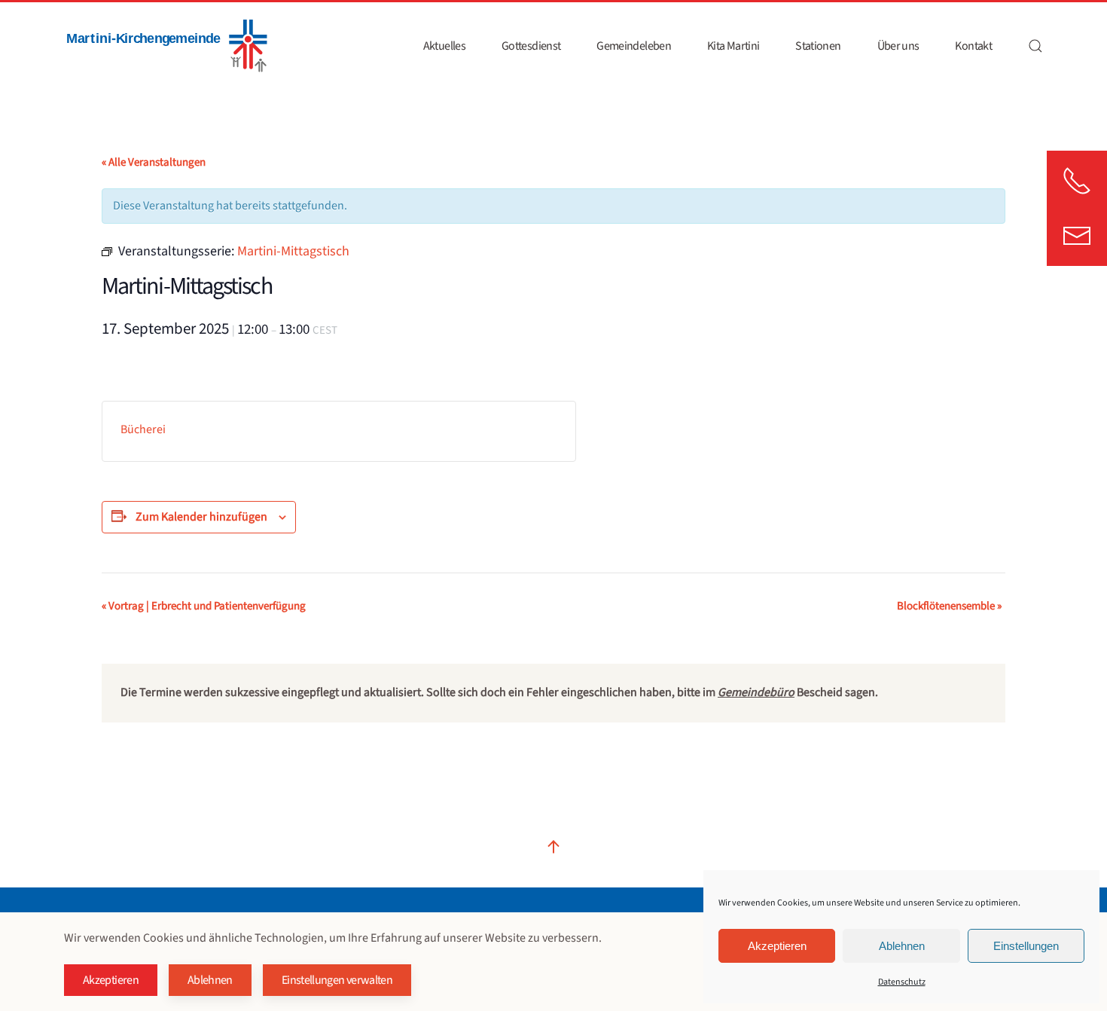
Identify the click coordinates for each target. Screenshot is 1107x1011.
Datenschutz (902, 982)
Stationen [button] (817, 46)
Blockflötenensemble (949, 606)
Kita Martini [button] (733, 46)
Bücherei (143, 429)
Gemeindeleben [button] (633, 46)
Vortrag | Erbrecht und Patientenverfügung (204, 606)
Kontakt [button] (973, 46)
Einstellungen (1026, 945)
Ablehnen (902, 945)
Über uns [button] (898, 46)
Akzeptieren (777, 945)
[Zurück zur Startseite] (165, 46)
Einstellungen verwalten (337, 980)
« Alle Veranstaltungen (154, 162)
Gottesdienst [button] (531, 46)
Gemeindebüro (756, 692)
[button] (1035, 46)
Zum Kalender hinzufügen (201, 517)
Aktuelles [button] (444, 46)
